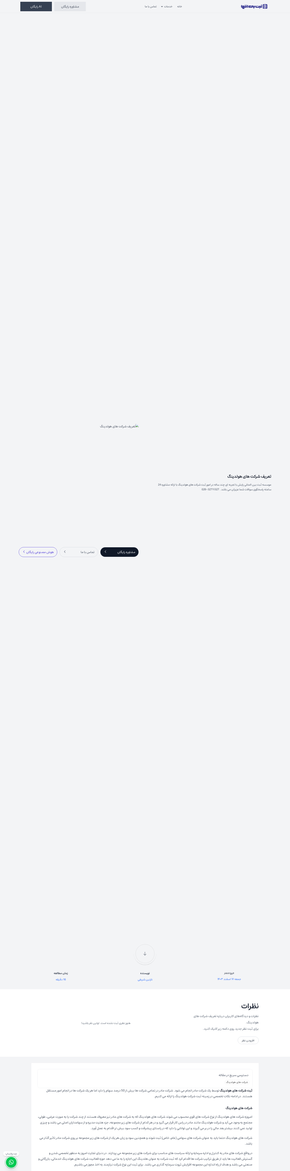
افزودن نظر (248, 1040)
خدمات (168, 6)
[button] (119, 552)
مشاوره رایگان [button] (70, 6)
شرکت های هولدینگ (237, 1082)
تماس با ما (151, 6)
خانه (179, 6)
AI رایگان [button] (36, 6)
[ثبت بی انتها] (254, 6)
